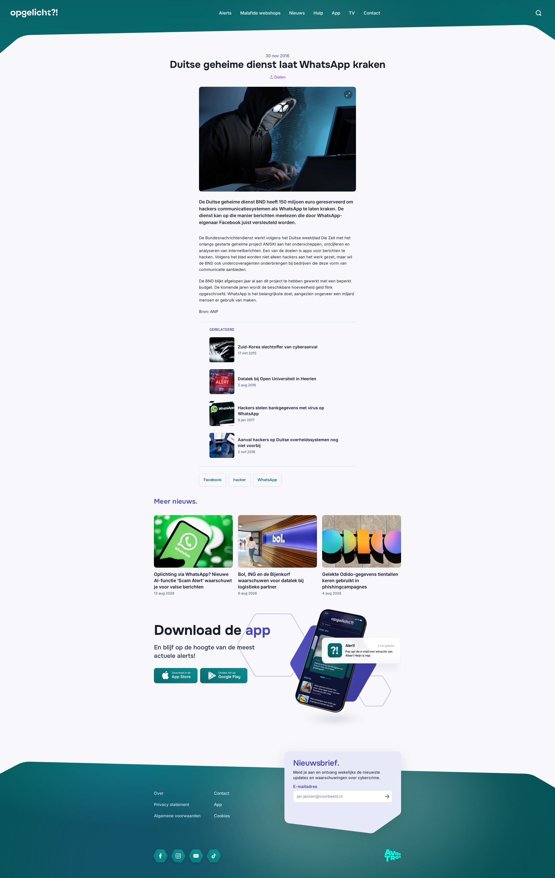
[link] (34, 13)
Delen (280, 77)
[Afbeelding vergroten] (348, 94)
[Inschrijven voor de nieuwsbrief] (387, 796)
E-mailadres (305, 786)
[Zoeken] (538, 13)
